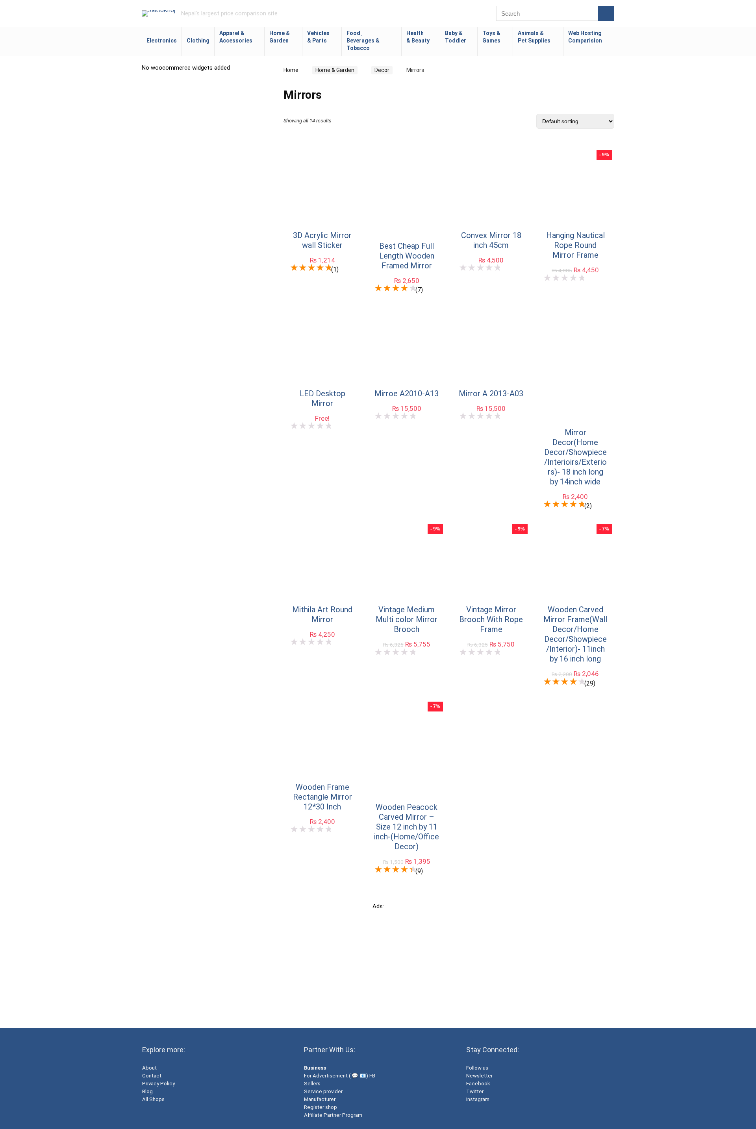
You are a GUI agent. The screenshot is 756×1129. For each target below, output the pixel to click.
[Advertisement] (378, 965)
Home (291, 70)
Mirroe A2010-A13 (406, 393)
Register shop (320, 1107)
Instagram (477, 1099)
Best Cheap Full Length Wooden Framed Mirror (406, 255)
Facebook (478, 1084)
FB (372, 1076)
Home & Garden (279, 37)
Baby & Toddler (455, 37)
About (149, 1068)
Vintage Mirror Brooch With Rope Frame (491, 619)
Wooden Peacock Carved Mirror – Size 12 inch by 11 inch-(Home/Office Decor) (406, 826)
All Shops (153, 1099)
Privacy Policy (158, 1084)
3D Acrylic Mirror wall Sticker (322, 240)
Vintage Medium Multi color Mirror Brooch (406, 619)
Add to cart (322, 273)
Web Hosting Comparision (585, 37)
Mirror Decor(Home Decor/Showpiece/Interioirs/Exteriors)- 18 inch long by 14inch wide (575, 457)
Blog (147, 1091)
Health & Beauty (418, 37)
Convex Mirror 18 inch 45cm (491, 240)
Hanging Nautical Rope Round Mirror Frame (575, 245)
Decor (381, 70)
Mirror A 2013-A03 (491, 393)
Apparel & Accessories (235, 37)
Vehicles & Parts (318, 37)
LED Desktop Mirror (322, 398)
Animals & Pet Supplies (534, 37)
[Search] (606, 13)
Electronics (161, 40)
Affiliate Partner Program (333, 1115)
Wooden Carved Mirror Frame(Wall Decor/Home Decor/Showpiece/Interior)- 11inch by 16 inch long (575, 634)
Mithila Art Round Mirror (322, 614)
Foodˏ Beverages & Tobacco (363, 40)
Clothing (198, 40)
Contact (151, 1076)
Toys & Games (491, 37)
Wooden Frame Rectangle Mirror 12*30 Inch (322, 796)
